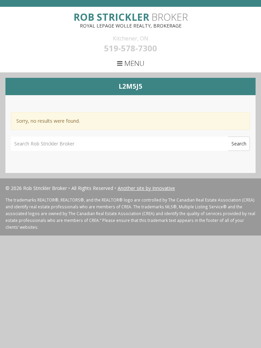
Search (238, 143)
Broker (130, 16)
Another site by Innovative (146, 188)
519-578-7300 (130, 48)
